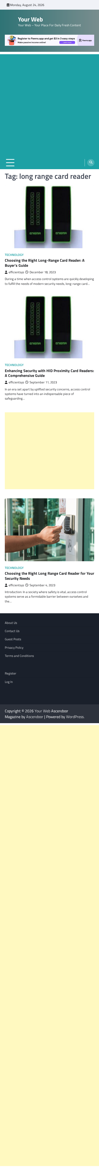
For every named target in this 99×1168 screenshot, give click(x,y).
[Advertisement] (49, 104)
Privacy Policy (14, 647)
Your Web (30, 19)
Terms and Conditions (19, 655)
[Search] (90, 162)
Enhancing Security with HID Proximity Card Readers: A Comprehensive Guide (49, 373)
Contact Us (12, 630)
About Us (11, 622)
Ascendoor (34, 717)
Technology (14, 255)
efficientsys (16, 272)
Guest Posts (13, 639)
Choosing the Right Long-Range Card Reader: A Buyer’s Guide (45, 262)
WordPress (75, 717)
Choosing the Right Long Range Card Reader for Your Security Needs (49, 575)
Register (10, 673)
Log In (9, 681)
